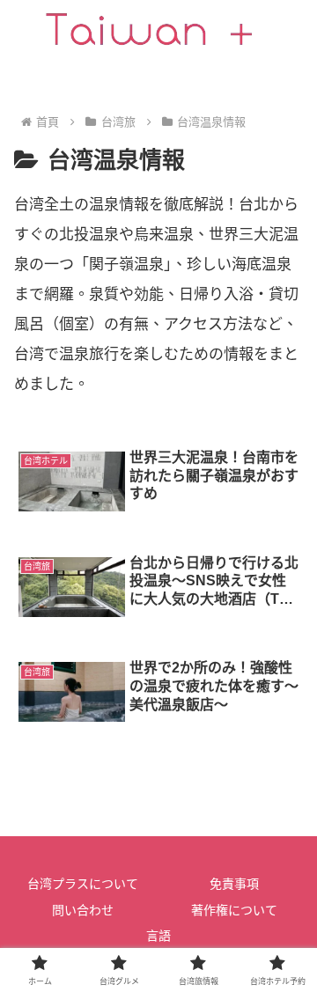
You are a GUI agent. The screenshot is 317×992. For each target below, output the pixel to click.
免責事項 (234, 884)
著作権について (234, 910)
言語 (158, 936)
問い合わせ (83, 910)
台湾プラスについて (82, 884)
